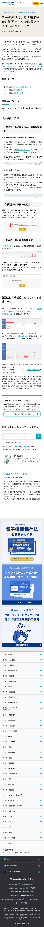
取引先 (20, 446)
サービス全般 (7, 843)
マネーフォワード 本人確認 (12, 795)
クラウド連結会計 (9, 726)
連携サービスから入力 (21, 87)
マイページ (7, 827)
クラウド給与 (7, 758)
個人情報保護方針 (27, 884)
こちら (27, 499)
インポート (32, 449)
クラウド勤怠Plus (9, 752)
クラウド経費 (7, 686)
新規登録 (36, 3)
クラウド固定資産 (9, 715)
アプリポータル (8, 832)
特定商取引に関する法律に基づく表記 (22, 892)
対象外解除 (30, 446)
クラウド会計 (7, 654)
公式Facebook (12, 865)
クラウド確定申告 (9, 665)
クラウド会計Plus (9, 660)
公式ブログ (11, 859)
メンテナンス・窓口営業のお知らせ (17, 852)
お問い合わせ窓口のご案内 (22, 414)
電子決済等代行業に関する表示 (11, 899)
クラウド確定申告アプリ (11, 670)
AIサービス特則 (22, 903)
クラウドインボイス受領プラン (10, 709)
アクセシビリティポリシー (34, 899)
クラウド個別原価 (9, 720)
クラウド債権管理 (9, 697)
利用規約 (32, 888)
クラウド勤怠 (7, 747)
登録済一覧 (17, 93)
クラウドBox (7, 736)
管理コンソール (8, 816)
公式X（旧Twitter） (14, 872)
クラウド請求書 (8, 676)
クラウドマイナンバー (11, 774)
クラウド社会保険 (9, 768)
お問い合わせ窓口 (33, 370)
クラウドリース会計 (10, 731)
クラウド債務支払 (9, 692)
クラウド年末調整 (9, 763)
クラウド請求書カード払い (12, 806)
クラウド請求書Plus (10, 681)
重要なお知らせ (10, 850)
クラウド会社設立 (9, 784)
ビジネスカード (8, 800)
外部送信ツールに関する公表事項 (20, 895)
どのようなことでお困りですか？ (20, 426)
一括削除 (9, 449)
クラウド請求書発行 (10, 702)
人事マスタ (7, 822)
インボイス (9, 446)
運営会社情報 (13, 884)
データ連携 (20, 449)
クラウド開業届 (8, 790)
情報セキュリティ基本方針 (17, 888)
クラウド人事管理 (9, 742)
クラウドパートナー (10, 811)
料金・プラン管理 (9, 838)
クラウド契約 (7, 779)
